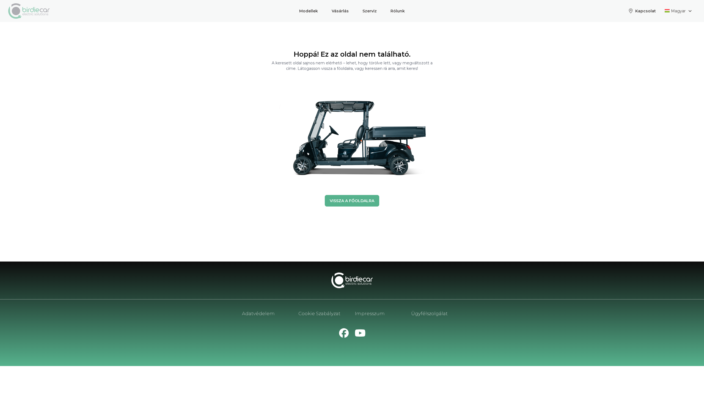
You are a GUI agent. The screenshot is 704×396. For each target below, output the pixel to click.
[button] (308, 11)
